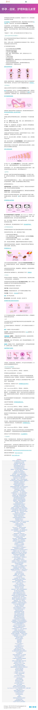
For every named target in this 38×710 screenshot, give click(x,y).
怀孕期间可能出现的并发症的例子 (11, 300)
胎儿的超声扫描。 (28, 224)
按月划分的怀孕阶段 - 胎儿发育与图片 (12, 112)
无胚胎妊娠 (6, 336)
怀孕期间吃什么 (7, 248)
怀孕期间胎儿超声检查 (9, 200)
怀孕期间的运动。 (27, 422)
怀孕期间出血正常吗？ (24, 383)
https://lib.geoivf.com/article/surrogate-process (22, 450)
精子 (5, 90)
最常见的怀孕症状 (8, 66)
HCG (27, 332)
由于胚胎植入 (7, 21)
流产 (5, 329)
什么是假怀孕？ (24, 433)
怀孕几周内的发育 (8, 149)
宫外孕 (5, 344)
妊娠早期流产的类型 (8, 348)
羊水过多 (16, 293)
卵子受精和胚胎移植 (8, 96)
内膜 (29, 92)
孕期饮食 (30, 272)
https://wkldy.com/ (15, 455)
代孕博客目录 (19, 459)
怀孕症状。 (32, 82)
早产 (5, 295)
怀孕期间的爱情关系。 (19, 402)
